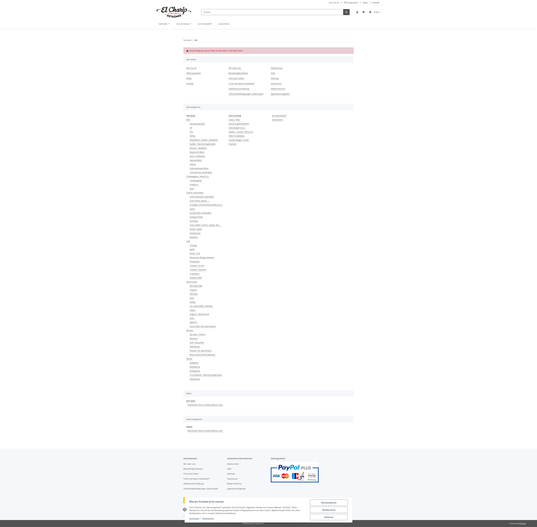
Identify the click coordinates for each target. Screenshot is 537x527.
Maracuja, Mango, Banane (202, 257)
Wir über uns (235, 68)
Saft (188, 241)
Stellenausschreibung (239, 88)
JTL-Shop (522, 523)
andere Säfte (196, 277)
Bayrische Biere (197, 152)
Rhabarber (195, 261)
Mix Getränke (196, 285)
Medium (194, 338)
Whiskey (193, 294)
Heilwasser (195, 346)
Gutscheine (277, 119)
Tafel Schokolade (236, 136)
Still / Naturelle (197, 342)
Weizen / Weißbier (198, 148)
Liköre (192, 310)
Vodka (192, 302)
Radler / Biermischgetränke (202, 144)
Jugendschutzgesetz (280, 93)
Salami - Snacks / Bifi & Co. (241, 131)
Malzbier (194, 237)
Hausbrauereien (197, 123)
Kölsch (193, 164)
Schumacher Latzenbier (201, 172)
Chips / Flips (234, 119)
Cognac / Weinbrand (199, 314)
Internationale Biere (199, 168)
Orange (193, 245)
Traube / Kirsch (197, 265)
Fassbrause (195, 233)
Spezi (192, 208)
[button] (357, 12)
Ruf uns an (334, 2)
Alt (191, 127)
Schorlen (194, 221)
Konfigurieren (328, 510)
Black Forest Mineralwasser (202, 354)
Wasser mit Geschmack (200, 350)
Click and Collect (236, 78)
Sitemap (275, 78)
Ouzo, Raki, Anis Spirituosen (203, 326)
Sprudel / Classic (197, 334)
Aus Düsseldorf (279, 115)
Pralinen (232, 144)
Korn (192, 318)
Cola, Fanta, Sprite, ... (199, 200)
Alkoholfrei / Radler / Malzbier (204, 140)
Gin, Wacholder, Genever (201, 306)
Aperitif (193, 322)
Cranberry (194, 273)
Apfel (192, 249)
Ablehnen (329, 517)
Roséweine (195, 371)
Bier (188, 119)
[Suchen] (346, 12)
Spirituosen (191, 281)
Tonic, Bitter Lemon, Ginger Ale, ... (205, 225)
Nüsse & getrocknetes (239, 123)
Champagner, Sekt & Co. (197, 176)
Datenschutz (208, 518)
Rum (192, 298)
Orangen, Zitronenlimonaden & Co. (206, 204)
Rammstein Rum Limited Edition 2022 (205, 404)
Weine (189, 358)
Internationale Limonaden (202, 196)
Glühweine (195, 379)
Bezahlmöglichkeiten (238, 73)
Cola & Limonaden (194, 192)
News (365, 2)
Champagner (196, 180)
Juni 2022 (190, 400)
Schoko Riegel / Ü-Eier (239, 140)
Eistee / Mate (196, 229)
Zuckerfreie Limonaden (200, 213)
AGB (273, 73)
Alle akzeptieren (329, 502)
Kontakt (375, 2)
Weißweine (195, 366)
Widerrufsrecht (278, 88)
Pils (191, 131)
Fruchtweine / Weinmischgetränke (206, 375)
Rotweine (194, 362)
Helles (193, 136)
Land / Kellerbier (197, 156)
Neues (189, 426)
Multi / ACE (195, 253)
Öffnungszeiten (351, 2)
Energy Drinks (196, 217)
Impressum (194, 518)
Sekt (192, 188)
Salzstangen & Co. (237, 127)
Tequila (193, 290)
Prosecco (194, 184)
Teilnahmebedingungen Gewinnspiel (246, 93)
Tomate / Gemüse (198, 269)
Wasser (189, 330)
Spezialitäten (196, 160)
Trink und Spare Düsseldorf (242, 83)
